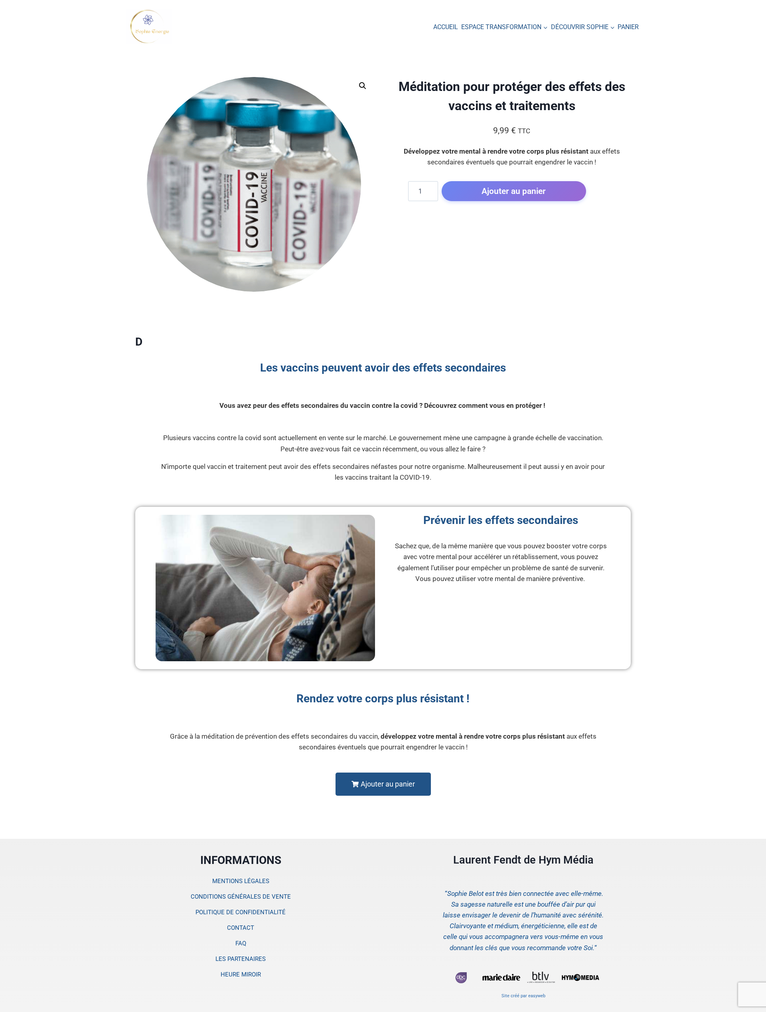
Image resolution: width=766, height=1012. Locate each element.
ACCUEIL (445, 27)
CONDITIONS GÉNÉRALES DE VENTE (241, 896)
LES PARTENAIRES (240, 959)
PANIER (628, 27)
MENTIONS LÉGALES (240, 881)
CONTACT (240, 927)
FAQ (240, 943)
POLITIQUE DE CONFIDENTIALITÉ (240, 912)
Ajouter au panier (514, 191)
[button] (362, 86)
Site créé (510, 995)
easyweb (536, 995)
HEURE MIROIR (241, 974)
